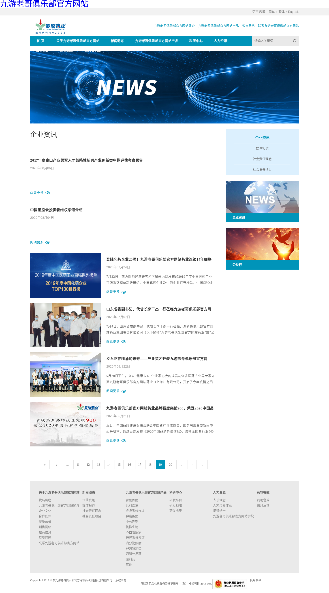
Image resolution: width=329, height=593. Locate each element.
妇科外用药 (133, 554)
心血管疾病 (133, 532)
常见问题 (45, 537)
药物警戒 (66, 50)
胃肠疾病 (132, 500)
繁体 (281, 11)
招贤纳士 (219, 511)
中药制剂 (132, 521)
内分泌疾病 (133, 543)
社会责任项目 (262, 169)
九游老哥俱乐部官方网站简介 (174, 26)
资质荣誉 (45, 521)
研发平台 (175, 500)
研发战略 (175, 505)
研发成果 (175, 511)
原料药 (130, 559)
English (293, 11)
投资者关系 (93, 50)
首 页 (40, 41)
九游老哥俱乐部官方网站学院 (233, 516)
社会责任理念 (262, 159)
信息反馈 (263, 505)
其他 (129, 564)
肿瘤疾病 (132, 516)
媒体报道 (262, 148)
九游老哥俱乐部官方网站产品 (218, 26)
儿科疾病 (132, 505)
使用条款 (255, 580)
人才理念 (219, 500)
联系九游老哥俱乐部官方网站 (278, 26)
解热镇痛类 (133, 548)
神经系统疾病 (135, 537)
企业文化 (45, 511)
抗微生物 (132, 527)
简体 (272, 11)
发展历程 (45, 500)
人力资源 (220, 41)
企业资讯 (262, 138)
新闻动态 (117, 41)
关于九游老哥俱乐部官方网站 (77, 41)
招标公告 (42, 50)
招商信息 (45, 532)
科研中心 (196, 41)
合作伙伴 (45, 516)
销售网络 (248, 26)
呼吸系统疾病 (135, 511)
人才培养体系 (222, 505)
